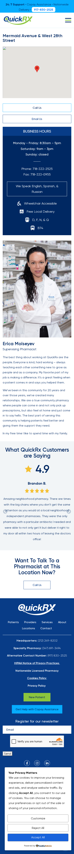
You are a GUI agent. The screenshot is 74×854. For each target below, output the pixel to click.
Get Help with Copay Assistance (37, 709)
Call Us (37, 107)
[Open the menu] (68, 20)
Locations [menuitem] (28, 628)
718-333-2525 (43, 169)
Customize (38, 818)
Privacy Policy (37, 685)
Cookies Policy (36, 678)
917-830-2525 (43, 9)
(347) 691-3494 (51, 648)
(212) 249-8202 (47, 640)
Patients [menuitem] (13, 622)
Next (68, 511)
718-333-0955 (40, 174)
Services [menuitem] (47, 622)
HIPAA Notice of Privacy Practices (36, 663)
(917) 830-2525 (57, 655)
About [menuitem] (62, 622)
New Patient (37, 697)
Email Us (37, 119)
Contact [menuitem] (46, 628)
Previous (5, 511)
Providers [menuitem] (30, 622)
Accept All (38, 837)
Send (7, 753)
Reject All (38, 828)
